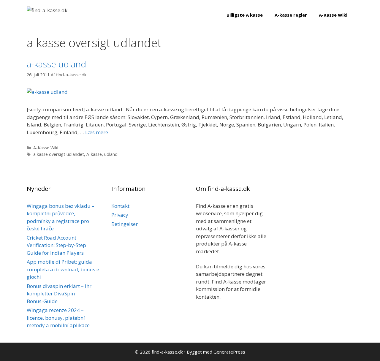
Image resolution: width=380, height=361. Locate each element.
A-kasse (94, 154)
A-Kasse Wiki (333, 15)
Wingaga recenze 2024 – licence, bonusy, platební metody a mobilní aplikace (58, 318)
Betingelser (124, 224)
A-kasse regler (291, 15)
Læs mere (96, 132)
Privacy (119, 214)
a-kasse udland (56, 64)
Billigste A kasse (245, 15)
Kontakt (120, 205)
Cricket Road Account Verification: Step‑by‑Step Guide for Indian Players (56, 245)
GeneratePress (229, 352)
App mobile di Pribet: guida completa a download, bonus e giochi (63, 269)
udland (111, 154)
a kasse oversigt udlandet (58, 154)
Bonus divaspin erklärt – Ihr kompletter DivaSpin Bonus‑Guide (59, 294)
